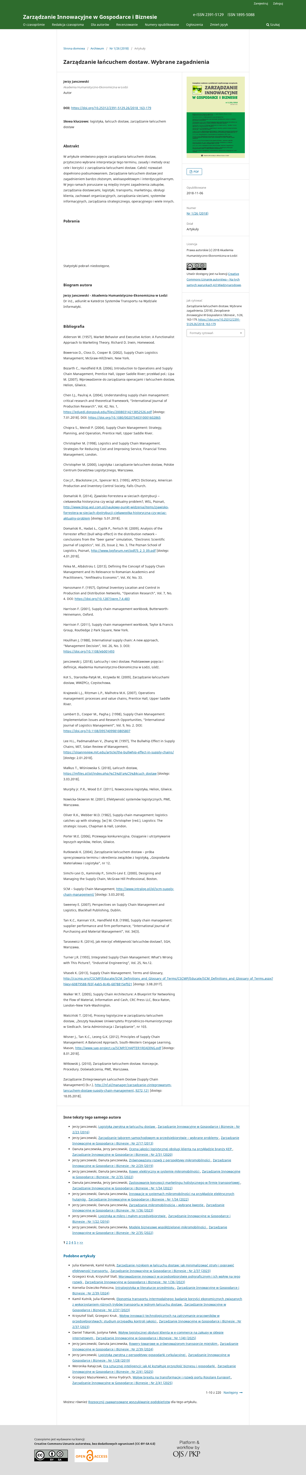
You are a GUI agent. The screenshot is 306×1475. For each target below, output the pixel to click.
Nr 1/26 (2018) (119, 48)
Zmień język (219, 24)
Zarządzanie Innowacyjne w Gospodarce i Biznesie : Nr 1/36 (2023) (135, 1282)
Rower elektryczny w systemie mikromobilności (164, 1171)
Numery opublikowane (162, 24)
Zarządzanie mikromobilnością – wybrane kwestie (166, 1205)
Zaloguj (278, 3)
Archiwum (97, 48)
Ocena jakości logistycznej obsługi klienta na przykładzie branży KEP (181, 1149)
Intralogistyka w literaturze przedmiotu (145, 1287)
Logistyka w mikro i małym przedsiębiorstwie (132, 1216)
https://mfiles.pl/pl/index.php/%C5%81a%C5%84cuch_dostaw (110, 773)
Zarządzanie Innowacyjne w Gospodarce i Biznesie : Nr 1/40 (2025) (146, 1338)
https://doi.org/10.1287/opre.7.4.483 (102, 599)
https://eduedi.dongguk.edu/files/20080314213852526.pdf (107, 412)
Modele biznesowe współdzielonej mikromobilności (168, 1227)
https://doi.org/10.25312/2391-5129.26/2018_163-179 (111, 108)
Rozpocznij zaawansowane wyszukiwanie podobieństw (129, 1402)
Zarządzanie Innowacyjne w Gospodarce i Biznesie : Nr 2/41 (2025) (122, 1383)
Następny (231, 1392)
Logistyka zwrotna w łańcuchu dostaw (127, 1126)
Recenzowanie (127, 24)
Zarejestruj (261, 3)
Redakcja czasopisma (68, 24)
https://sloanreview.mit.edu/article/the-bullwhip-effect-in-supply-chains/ (118, 752)
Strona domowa (74, 48)
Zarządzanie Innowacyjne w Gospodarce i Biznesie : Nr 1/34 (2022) (122, 1188)
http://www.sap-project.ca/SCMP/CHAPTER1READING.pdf (118, 1048)
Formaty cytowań (201, 333)
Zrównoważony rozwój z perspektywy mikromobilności (170, 1160)
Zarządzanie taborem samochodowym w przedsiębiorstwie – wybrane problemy (158, 1138)
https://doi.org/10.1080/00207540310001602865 (124, 417)
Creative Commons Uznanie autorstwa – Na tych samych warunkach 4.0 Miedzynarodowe (214, 279)
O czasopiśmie (34, 24)
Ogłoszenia (194, 24)
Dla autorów (100, 24)
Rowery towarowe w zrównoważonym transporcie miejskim (173, 1343)
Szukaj (274, 24)
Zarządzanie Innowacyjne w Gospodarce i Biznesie (90, 16)
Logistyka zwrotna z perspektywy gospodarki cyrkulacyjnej (142, 1355)
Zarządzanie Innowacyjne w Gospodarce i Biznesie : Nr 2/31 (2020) (122, 1154)
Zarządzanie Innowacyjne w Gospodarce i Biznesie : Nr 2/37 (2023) (160, 1271)
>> (81, 1242)
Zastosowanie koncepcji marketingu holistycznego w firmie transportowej (184, 1182)
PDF (196, 172)
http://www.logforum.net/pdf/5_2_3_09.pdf (123, 550)
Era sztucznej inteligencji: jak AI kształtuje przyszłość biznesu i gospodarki (159, 1366)
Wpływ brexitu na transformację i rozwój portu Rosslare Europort (182, 1377)
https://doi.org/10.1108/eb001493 (88, 651)
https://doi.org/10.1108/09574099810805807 (96, 731)
